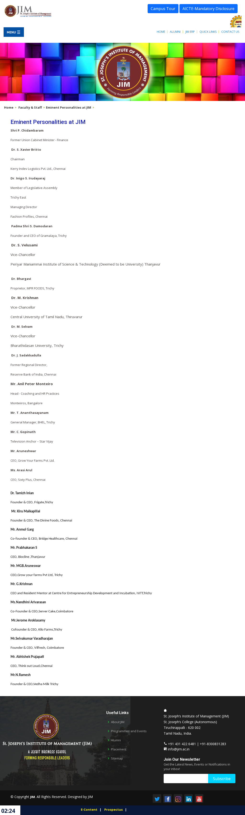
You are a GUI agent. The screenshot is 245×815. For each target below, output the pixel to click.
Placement (118, 749)
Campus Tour (163, 8)
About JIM (117, 722)
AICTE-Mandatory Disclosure (208, 8)
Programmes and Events (129, 731)
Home (161, 32)
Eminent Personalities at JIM (68, 107)
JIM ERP (190, 32)
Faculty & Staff (30, 107)
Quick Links (208, 32)
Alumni (175, 32)
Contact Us (230, 32)
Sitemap (117, 758)
